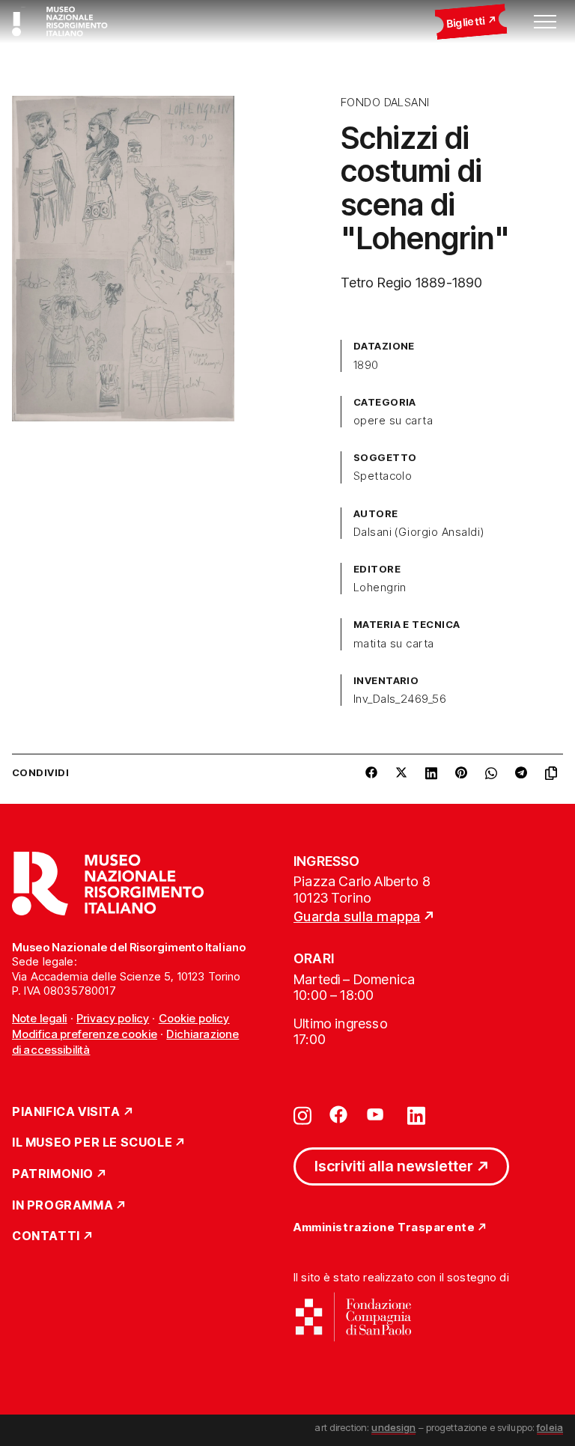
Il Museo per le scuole (92, 1143)
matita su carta (393, 643)
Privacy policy (112, 1018)
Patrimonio (53, 1174)
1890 (366, 365)
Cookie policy (194, 1018)
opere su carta (393, 420)
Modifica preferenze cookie (84, 1034)
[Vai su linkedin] (416, 1114)
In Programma (62, 1205)
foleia (550, 1427)
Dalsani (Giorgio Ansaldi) (418, 532)
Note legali (39, 1018)
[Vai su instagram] (302, 1114)
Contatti (46, 1236)
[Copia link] (554, 773)
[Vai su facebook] (338, 1114)
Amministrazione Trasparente (384, 1227)
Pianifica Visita (66, 1112)
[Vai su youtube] (377, 1114)
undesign (393, 1427)
